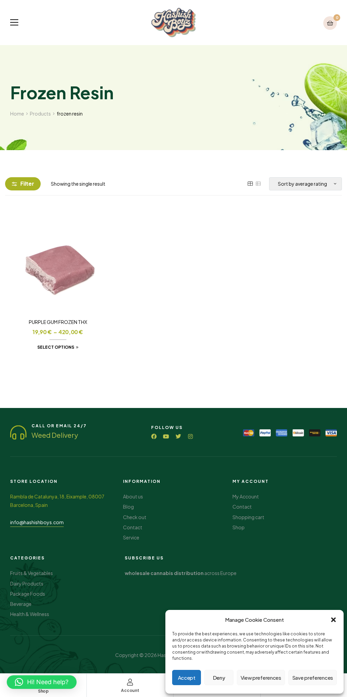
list (258, 184)
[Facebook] (154, 436)
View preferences (261, 677)
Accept (187, 677)
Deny (219, 677)
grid (250, 184)
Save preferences (312, 677)
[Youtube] (166, 436)
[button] (333, 619)
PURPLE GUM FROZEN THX (58, 322)
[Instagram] (190, 436)
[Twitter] (178, 436)
